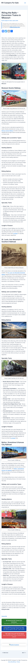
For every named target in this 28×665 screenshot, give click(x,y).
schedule (15, 233)
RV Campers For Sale (10, 3)
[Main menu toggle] (25, 2)
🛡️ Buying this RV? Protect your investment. (14, 622)
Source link (4, 616)
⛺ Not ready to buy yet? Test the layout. (14, 635)
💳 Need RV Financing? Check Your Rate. (14, 628)
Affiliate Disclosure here (15, 27)
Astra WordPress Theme (14, 662)
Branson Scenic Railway (7, 130)
